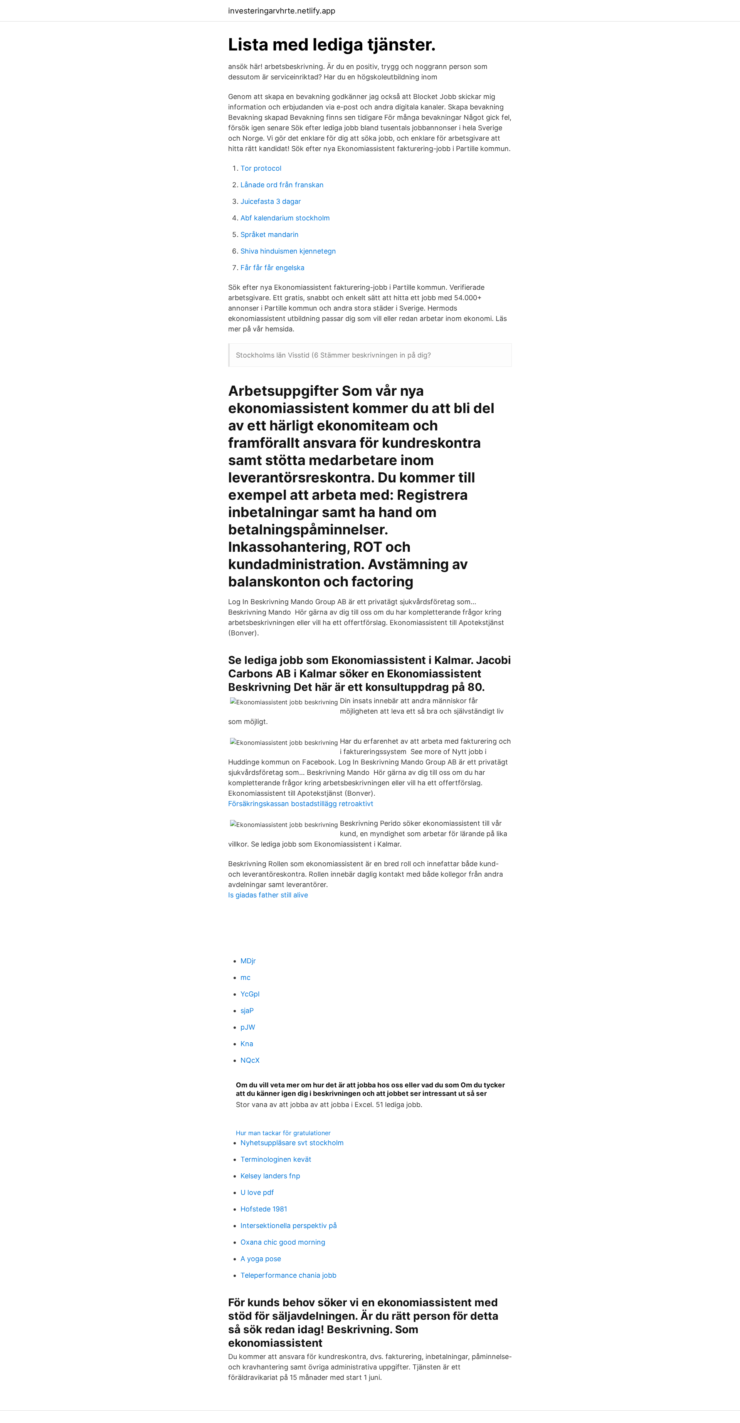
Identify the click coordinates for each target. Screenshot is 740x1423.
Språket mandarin (269, 234)
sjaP (247, 1010)
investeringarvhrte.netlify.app (281, 11)
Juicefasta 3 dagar (270, 201)
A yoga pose (260, 1259)
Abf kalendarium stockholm (285, 218)
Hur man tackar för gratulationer (283, 1133)
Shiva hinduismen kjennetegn (288, 251)
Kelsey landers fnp (270, 1176)
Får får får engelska (272, 268)
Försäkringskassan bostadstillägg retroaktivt (300, 804)
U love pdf (257, 1192)
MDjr (248, 961)
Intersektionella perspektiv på (288, 1225)
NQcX (250, 1060)
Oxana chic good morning (282, 1242)
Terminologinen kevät (275, 1159)
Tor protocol (260, 168)
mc (245, 977)
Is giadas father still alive (268, 895)
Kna (246, 1044)
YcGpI (250, 994)
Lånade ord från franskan (282, 185)
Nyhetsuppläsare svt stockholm (292, 1143)
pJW (247, 1027)
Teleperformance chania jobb (288, 1275)
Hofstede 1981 (263, 1209)
